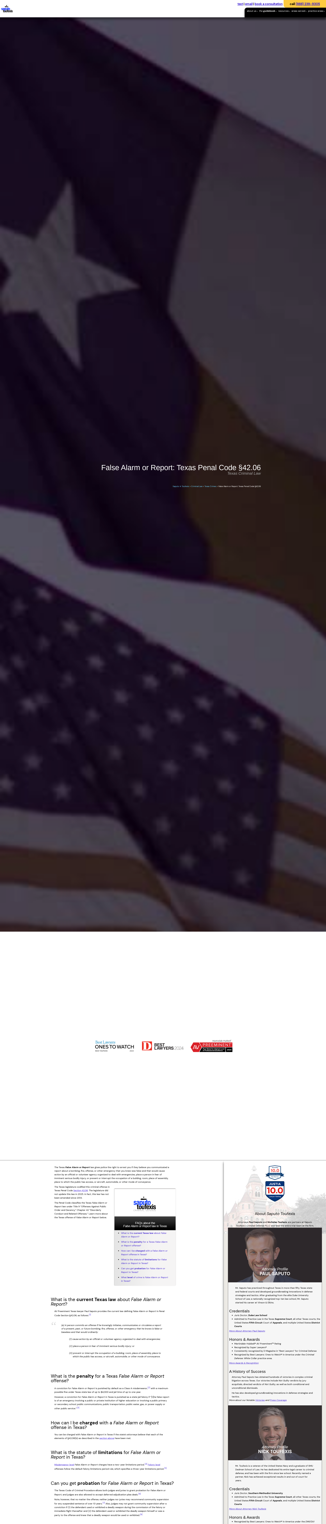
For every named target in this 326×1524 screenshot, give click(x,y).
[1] (90, 1314)
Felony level (154, 1464)
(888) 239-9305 (308, 4)
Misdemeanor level (64, 1464)
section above (106, 1438)
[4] (146, 1464)
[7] (104, 1503)
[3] (78, 1407)
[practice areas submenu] (324, 11)
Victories (260, 1400)
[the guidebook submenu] (276, 11)
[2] (149, 1387)
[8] (141, 1514)
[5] (165, 1468)
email (249, 4)
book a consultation (269, 4)
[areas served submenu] (306, 11)
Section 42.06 (80, 1190)
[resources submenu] (289, 11)
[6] (139, 1494)
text (240, 4)
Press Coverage (278, 1400)
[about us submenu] (257, 11)
